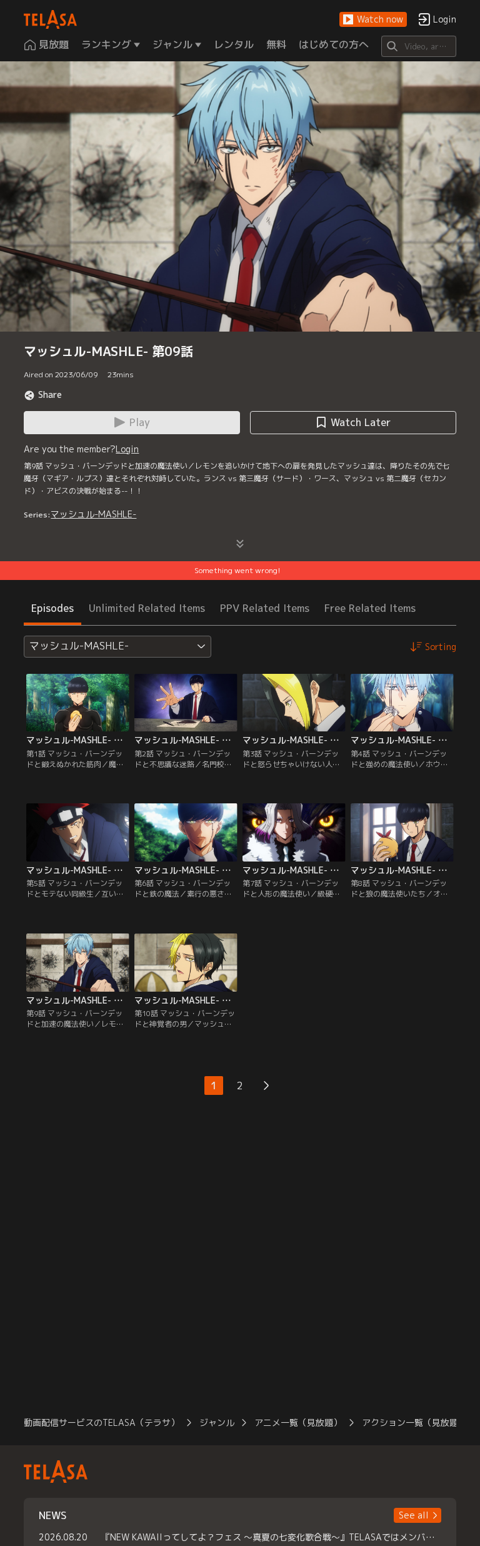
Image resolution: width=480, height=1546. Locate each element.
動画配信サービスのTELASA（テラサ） (101, 1422)
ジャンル (216, 1422)
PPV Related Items (264, 608)
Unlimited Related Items (147, 608)
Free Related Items (370, 608)
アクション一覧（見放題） (414, 1422)
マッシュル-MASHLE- (93, 514)
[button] (373, 20)
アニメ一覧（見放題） (298, 1422)
